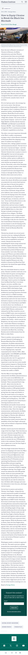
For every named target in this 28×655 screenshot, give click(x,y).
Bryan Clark (4, 24)
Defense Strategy (6, 626)
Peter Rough (13, 24)
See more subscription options (14, 611)
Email (5, 601)
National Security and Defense (10, 623)
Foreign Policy (10, 585)
